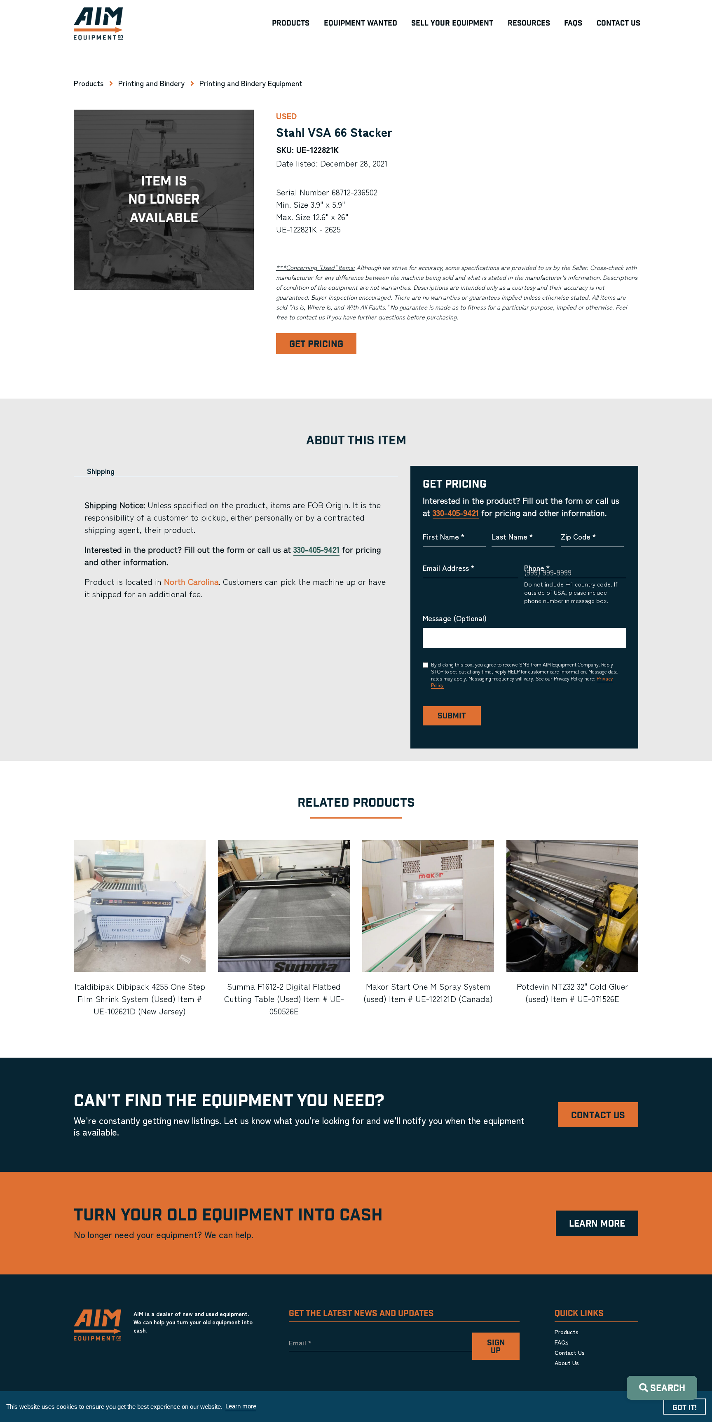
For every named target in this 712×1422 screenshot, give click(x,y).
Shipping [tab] (101, 471)
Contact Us (598, 1116)
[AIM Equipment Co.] (98, 23)
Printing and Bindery (151, 82)
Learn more (240, 1406)
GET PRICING (316, 344)
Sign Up (496, 1347)
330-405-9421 (316, 549)
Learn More (597, 1224)
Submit (452, 716)
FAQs (562, 1342)
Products (88, 82)
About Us (567, 1363)
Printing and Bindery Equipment (250, 82)
